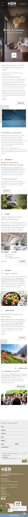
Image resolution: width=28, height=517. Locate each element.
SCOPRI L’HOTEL (6, 190)
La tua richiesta (5, 447)
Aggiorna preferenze (5, 494)
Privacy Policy (18, 458)
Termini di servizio (23, 458)
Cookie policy (4, 493)
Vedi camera (22, 261)
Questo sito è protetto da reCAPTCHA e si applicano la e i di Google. (15, 459)
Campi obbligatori (4, 457)
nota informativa (21, 453)
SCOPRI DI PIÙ (22, 337)
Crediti (2, 490)
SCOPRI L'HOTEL (20, 103)
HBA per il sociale (21, 386)
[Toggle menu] (3, 3)
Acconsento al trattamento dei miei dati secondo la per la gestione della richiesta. (14, 454)
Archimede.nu (14, 487)
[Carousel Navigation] (14, 265)
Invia (24, 461)
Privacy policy (4, 491)
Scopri (14, 55)
